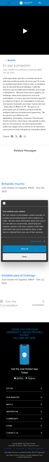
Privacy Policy (8, 448)
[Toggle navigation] (8, 3)
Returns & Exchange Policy (35, 448)
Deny (24, 257)
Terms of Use (20, 448)
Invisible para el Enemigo (19, 275)
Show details (36, 241)
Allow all (24, 249)
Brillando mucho (13, 184)
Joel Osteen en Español (14, 187)
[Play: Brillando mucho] (24, 167)
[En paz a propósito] (12, 136)
